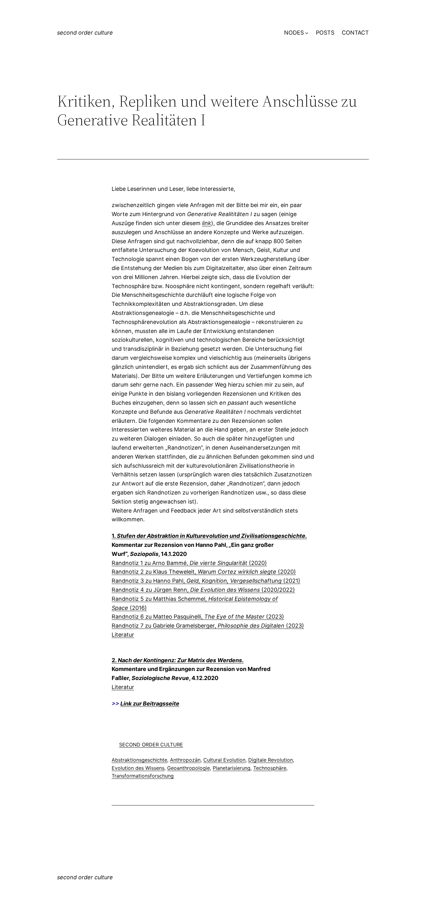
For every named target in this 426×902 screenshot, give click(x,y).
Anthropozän (185, 760)
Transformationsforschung (143, 776)
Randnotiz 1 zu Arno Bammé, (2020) (189, 563)
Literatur (123, 634)
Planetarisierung (231, 768)
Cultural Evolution (224, 760)
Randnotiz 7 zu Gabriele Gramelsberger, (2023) (208, 625)
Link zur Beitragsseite (149, 703)
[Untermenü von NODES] (306, 33)
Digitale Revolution (270, 760)
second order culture (85, 32)
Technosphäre (269, 768)
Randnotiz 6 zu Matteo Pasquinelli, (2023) (198, 616)
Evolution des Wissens (138, 768)
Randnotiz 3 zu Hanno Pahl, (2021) (206, 580)
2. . (178, 660)
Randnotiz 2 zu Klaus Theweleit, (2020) (204, 571)
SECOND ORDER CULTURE (151, 744)
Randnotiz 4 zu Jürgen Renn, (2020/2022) (203, 589)
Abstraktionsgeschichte (139, 760)
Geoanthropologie (188, 768)
